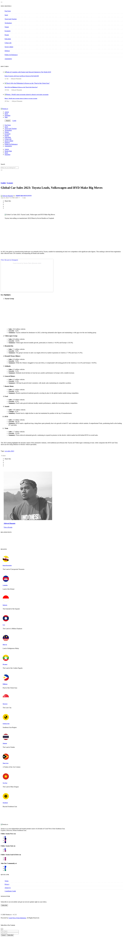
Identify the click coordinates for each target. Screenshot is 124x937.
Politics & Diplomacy (11, 55)
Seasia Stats (8, 151)
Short (6, 114)
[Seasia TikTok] (5, 842)
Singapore (5, 703)
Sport (6, 15)
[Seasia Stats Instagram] (5, 851)
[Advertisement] (59, 235)
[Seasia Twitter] (5, 839)
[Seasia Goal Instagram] (5, 858)
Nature (7, 27)
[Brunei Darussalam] (6, 561)
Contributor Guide (10, 891)
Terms (6, 881)
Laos (4, 624)
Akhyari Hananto (9, 523)
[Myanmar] (6, 660)
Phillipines (5, 684)
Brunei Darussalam (7, 565)
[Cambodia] (6, 581)
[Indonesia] (6, 601)
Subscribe (4, 905)
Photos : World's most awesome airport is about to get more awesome (21, 98)
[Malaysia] (6, 640)
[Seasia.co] (4, 108)
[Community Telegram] (5, 866)
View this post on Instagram (9, 260)
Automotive (8, 59)
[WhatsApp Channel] (5, 870)
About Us (8, 888)
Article (7, 112)
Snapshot (7, 115)
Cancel (3, 935)
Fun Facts (8, 11)
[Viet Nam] (6, 779)
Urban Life (8, 43)
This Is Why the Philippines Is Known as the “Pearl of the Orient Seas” (21, 87)
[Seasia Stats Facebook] (5, 849)
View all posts (8, 527)
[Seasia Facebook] (5, 837)
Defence (7, 51)
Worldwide (5, 802)
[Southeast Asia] (6, 719)
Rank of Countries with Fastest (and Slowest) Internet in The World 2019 (22, 76)
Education (8, 39)
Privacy (7, 884)
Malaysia (5, 644)
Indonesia (5, 605)
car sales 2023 (9, 451)
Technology (8, 23)
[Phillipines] (6, 680)
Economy (8, 31)
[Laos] (6, 621)
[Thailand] (6, 739)
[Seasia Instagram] (5, 840)
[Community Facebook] (5, 868)
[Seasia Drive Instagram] (5, 859)
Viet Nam (5, 782)
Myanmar (5, 664)
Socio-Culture (9, 47)
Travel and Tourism (11, 19)
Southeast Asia (6, 723)
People (7, 35)
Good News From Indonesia (17, 918)
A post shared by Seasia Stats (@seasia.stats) (27, 263)
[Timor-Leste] (6, 759)
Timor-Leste (5, 763)
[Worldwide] (6, 799)
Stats (6, 117)
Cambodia (5, 585)
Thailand (5, 743)
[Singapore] (6, 700)
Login (14, 120)
